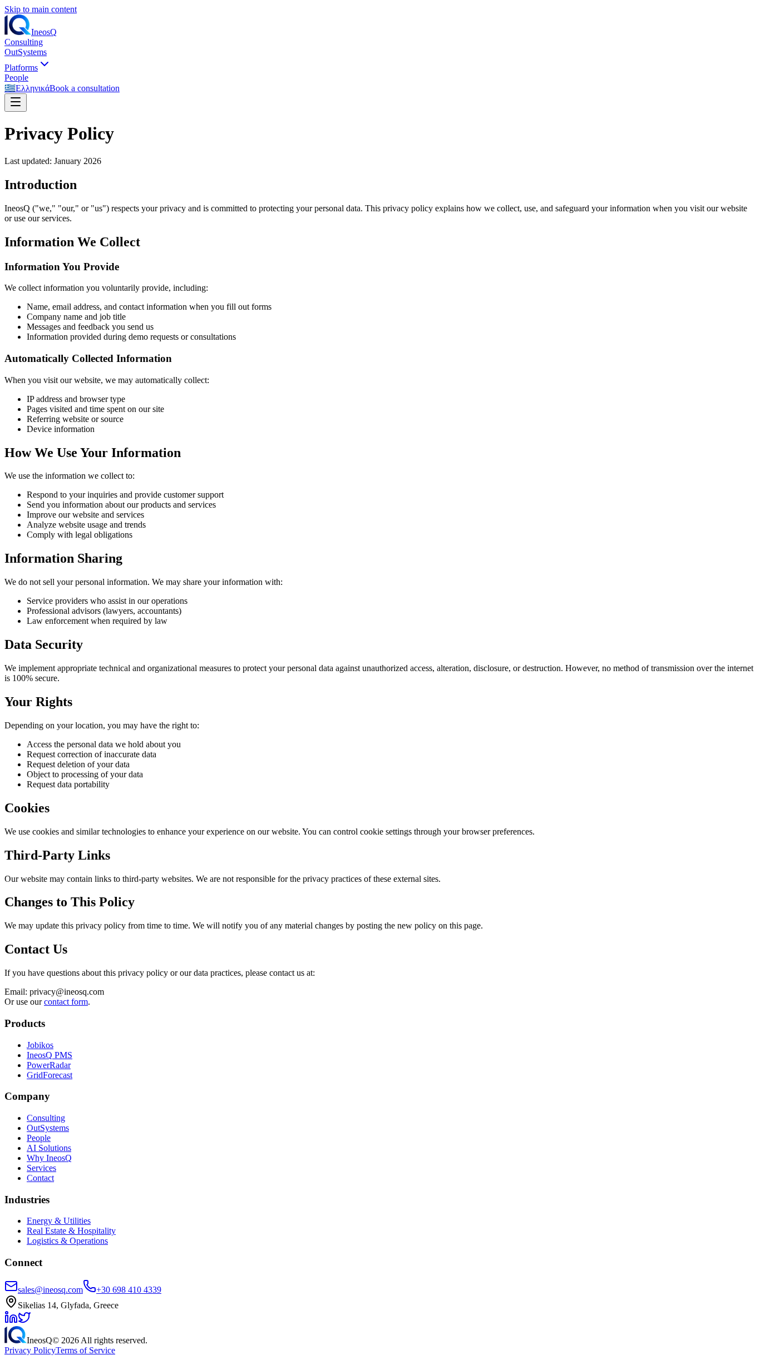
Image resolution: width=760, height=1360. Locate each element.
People (16, 77)
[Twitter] (24, 1321)
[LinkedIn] (11, 1321)
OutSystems (25, 52)
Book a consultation (85, 88)
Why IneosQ (49, 1158)
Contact (40, 1178)
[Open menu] (15, 102)
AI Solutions (49, 1148)
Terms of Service (85, 1350)
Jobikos (40, 1045)
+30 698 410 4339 (128, 1289)
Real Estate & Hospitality (71, 1230)
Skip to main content (40, 9)
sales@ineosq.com (50, 1289)
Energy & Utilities (59, 1220)
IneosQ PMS (49, 1055)
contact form (66, 1001)
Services (41, 1168)
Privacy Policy (30, 1350)
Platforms (21, 67)
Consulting (23, 42)
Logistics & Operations (67, 1240)
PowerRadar (49, 1065)
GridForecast (49, 1075)
